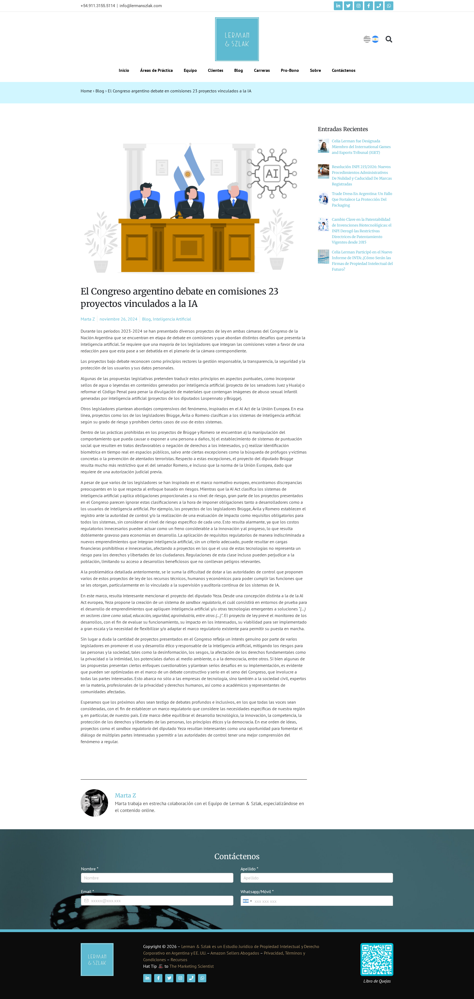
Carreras (262, 70)
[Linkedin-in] (338, 5)
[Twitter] (348, 5)
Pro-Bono (290, 70)
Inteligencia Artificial (172, 319)
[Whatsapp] (389, 5)
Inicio (124, 70)
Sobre (315, 70)
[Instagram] (358, 5)
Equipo (190, 70)
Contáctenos (344, 70)
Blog (238, 70)
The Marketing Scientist (192, 966)
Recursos (179, 959)
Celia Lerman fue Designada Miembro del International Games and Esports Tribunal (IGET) (361, 147)
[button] (388, 39)
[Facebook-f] (368, 5)
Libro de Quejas (377, 981)
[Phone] (378, 5)
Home (86, 91)
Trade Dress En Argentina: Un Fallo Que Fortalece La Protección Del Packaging (362, 199)
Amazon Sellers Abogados (234, 953)
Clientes (215, 70)
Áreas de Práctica (156, 70)
